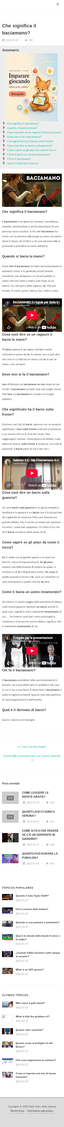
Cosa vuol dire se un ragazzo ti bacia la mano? (34, 132)
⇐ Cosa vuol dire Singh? (32, 746)
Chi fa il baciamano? (19, 159)
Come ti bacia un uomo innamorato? (28, 154)
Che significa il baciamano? (23, 123)
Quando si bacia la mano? (22, 128)
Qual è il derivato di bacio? (23, 163)
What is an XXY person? (30, 969)
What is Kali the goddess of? (32, 1016)
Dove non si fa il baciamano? (24, 137)
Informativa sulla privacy (40, 1111)
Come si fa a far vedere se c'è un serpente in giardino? (40, 834)
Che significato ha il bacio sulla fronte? (30, 141)
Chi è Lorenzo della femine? (32, 909)
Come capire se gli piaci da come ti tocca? (32, 150)
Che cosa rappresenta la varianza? (36, 1060)
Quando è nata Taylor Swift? (32, 895)
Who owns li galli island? (30, 1003)
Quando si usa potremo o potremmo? (37, 922)
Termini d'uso (17, 1111)
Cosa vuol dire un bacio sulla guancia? (29, 145)
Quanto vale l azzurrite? (29, 1029)
